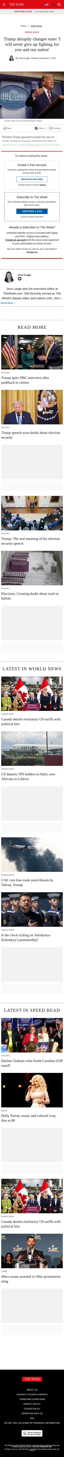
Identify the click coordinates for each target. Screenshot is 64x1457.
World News (36, 26)
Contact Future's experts (32, 1394)
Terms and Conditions (32, 1399)
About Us (32, 1390)
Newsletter (56, 128)
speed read (32, 32)
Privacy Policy (32, 1404)
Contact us (32, 252)
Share (9, 128)
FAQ (32, 1418)
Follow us (41, 128)
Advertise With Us (32, 1413)
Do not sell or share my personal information (32, 1423)
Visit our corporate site (42, 1447)
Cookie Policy (32, 1409)
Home (23, 26)
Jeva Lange (24, 58)
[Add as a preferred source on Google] (32, 1433)
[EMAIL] (20, 279)
